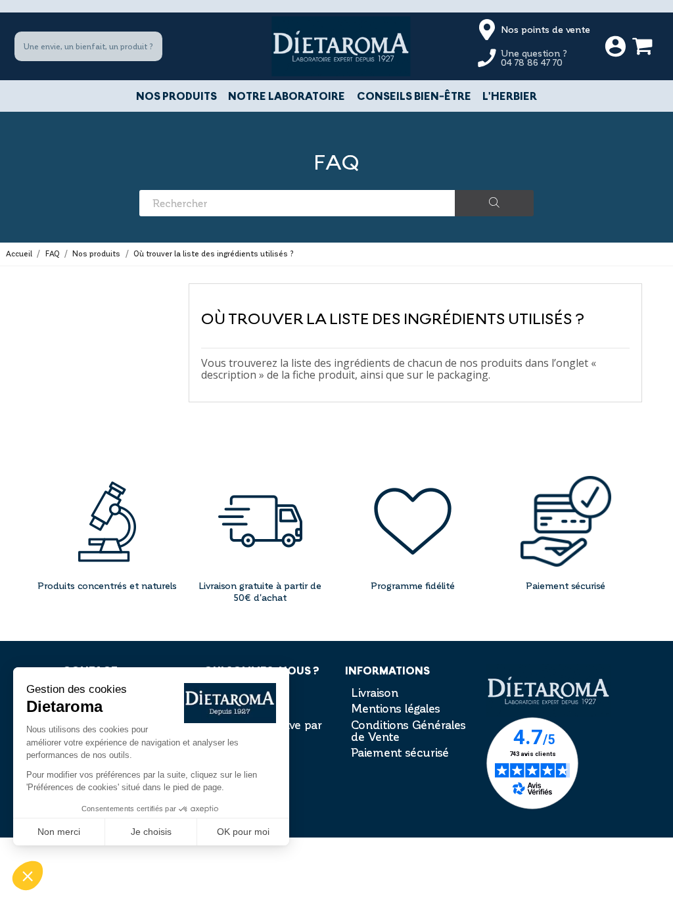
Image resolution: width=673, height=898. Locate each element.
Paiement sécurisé (400, 752)
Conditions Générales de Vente (408, 730)
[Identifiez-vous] (616, 46)
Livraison (374, 692)
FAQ (336, 161)
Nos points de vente (545, 29)
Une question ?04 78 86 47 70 (534, 57)
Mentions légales (395, 708)
